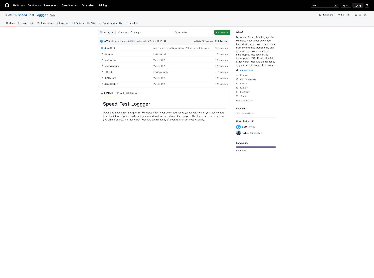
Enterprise (88, 5)
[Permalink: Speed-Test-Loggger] (101, 104)
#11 (131, 41)
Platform (18, 5)
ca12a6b (197, 41)
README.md (110, 78)
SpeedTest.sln (111, 84)
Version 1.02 (159, 60)
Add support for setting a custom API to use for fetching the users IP (186, 48)
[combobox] (194, 32)
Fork (345, 15)
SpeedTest (109, 48)
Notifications (327, 15)
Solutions (33, 5)
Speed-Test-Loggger (33, 15)
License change (160, 72)
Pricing (103, 5)
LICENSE (108, 72)
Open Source (69, 5)
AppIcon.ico (110, 60)
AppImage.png (111, 66)
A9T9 (12, 15)
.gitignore (109, 54)
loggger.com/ (246, 70)
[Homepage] (7, 5)
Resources (50, 5)
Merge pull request (120, 41)
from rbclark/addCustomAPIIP (147, 41)
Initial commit (159, 54)
